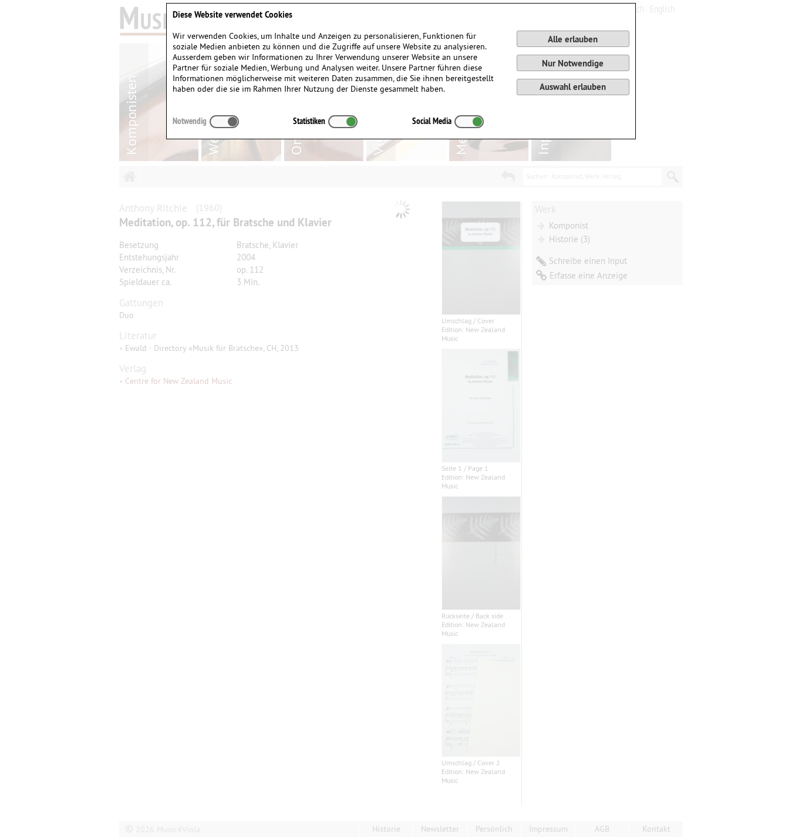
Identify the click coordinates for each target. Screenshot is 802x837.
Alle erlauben (573, 39)
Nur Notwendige (573, 63)
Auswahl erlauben (573, 86)
